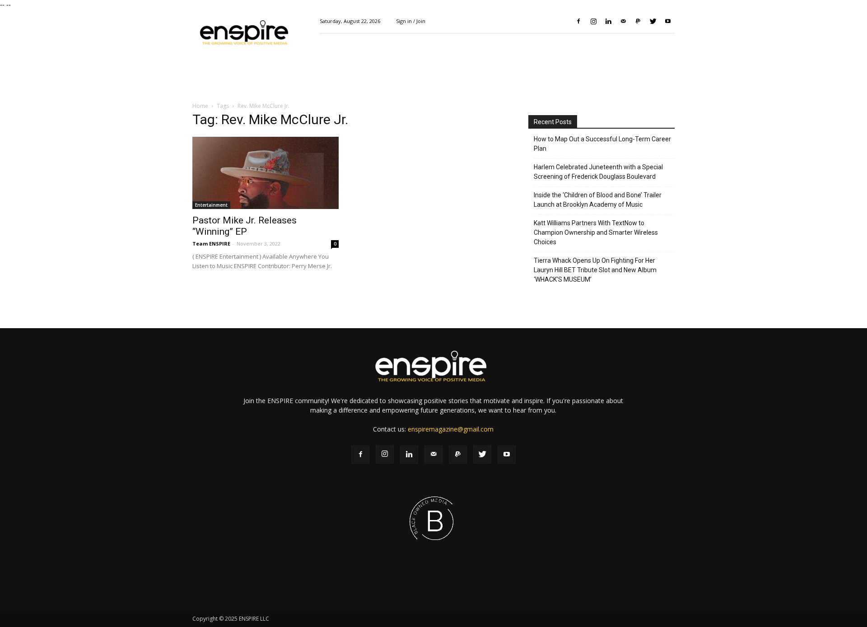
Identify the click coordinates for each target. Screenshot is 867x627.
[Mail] (623, 21)
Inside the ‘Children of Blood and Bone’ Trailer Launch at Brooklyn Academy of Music (598, 199)
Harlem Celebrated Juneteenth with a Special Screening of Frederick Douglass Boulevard (598, 171)
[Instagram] (593, 21)
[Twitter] (653, 21)
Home (200, 106)
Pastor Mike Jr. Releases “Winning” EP (244, 226)
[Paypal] (638, 21)
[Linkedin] (608, 21)
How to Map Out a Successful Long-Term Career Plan (602, 143)
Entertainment (211, 205)
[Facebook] (578, 21)
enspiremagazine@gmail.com (451, 429)
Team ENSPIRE (211, 243)
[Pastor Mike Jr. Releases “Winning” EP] (265, 173)
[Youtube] (668, 21)
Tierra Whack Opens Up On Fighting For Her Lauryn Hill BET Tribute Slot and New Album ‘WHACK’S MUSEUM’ (595, 270)
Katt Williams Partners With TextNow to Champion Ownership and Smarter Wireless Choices (596, 232)
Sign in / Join (410, 21)
